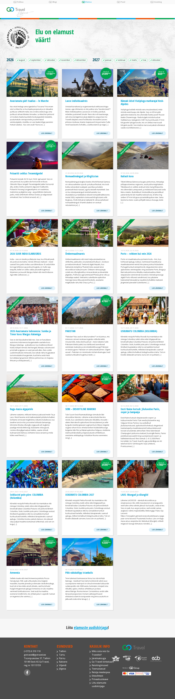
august (22, 60)
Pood (123, 2)
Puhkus (20, 2)
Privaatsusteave (100, 679)
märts (134, 60)
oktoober (51, 60)
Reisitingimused (100, 665)
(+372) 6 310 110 (32, 651)
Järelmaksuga (99, 658)
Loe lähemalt (46, 133)
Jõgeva (62, 668)
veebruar (122, 60)
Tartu (62, 654)
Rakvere (63, 661)
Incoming (158, 2)
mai (144, 60)
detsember (81, 60)
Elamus (89, 2)
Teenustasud (98, 668)
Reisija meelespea (101, 672)
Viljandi (62, 665)
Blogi (55, 2)
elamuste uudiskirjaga (91, 627)
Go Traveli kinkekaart (103, 661)
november (65, 60)
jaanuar (108, 60)
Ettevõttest (97, 675)
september (36, 60)
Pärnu (62, 658)
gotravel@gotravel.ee (35, 654)
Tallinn (62, 651)
